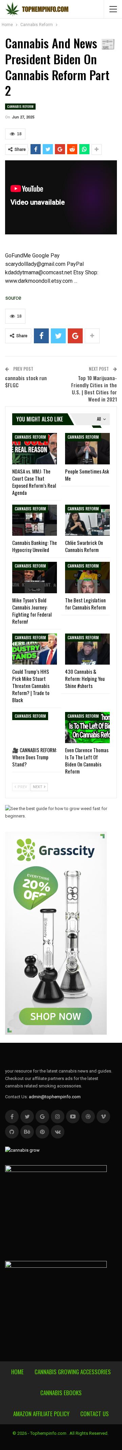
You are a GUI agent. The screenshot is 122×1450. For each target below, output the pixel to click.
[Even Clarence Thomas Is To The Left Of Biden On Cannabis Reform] (87, 727)
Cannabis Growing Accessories (73, 1371)
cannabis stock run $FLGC (26, 381)
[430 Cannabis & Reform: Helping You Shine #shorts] (87, 649)
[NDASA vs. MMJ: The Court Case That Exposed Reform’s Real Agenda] (34, 448)
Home (17, 1371)
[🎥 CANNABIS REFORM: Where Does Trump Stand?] (34, 727)
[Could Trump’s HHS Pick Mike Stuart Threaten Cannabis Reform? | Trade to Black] (34, 649)
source (13, 298)
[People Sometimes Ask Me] (87, 448)
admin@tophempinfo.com (55, 1096)
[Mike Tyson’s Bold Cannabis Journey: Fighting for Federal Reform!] (34, 577)
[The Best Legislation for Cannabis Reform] (87, 577)
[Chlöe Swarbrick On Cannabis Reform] (87, 520)
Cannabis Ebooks (61, 1392)
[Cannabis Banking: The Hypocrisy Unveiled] (34, 520)
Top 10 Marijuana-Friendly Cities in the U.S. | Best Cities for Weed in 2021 (94, 388)
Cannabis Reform (20, 106)
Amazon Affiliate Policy (41, 1413)
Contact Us (94, 1413)
